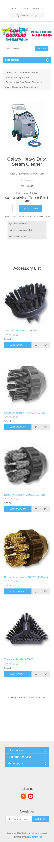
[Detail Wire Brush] (27, 466)
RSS (23, 796)
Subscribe (40, 819)
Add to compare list (23, 230)
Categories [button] (12, 60)
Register (15, 9)
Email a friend (20, 236)
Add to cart (30, 208)
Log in (26, 9)
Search (42, 48)
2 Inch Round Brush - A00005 (20, 330)
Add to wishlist (20, 223)
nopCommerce (33, 837)
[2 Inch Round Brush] (27, 302)
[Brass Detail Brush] (27, 548)
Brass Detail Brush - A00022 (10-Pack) (26, 577)
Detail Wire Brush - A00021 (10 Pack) (25, 494)
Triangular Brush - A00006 (18, 659)
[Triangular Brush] (27, 630)
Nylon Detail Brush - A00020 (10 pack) (25, 412)
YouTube (30, 796)
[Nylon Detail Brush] (27, 384)
